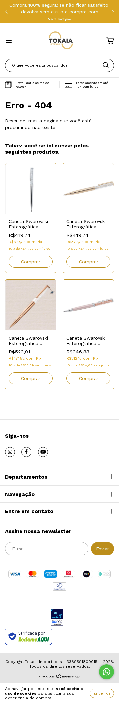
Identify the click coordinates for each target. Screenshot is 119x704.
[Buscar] (105, 65)
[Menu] (8, 41)
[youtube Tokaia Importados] (43, 452)
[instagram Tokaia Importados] (10, 452)
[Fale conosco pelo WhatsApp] (106, 671)
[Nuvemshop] (59, 677)
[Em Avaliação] (57, 618)
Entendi (101, 693)
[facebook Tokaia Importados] (26, 452)
